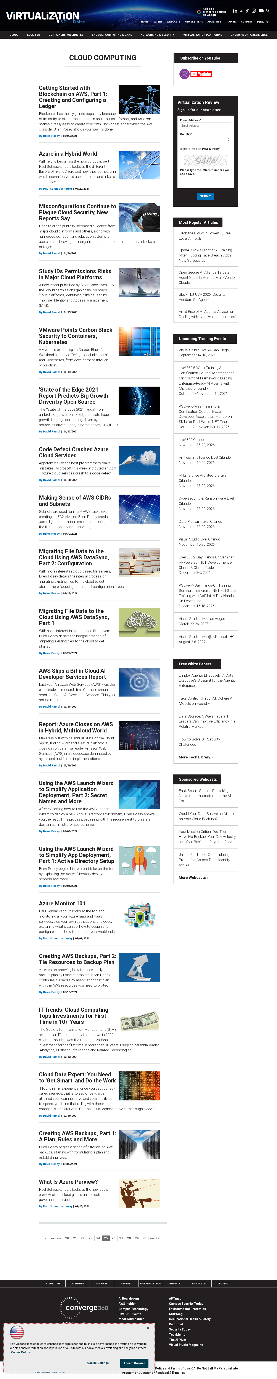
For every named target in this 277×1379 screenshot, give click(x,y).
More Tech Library (194, 757)
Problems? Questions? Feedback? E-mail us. (154, 1372)
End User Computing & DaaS (112, 34)
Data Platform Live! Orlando (200, 521)
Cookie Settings (98, 1362)
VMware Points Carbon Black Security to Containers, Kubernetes (75, 336)
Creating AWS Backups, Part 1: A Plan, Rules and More (77, 1136)
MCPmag (176, 1314)
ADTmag (175, 1298)
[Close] (148, 1328)
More (260, 22)
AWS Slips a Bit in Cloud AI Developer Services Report (72, 674)
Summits (247, 21)
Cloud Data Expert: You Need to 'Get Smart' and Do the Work (77, 1077)
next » (154, 1238)
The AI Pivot (177, 1340)
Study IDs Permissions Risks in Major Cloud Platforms (75, 274)
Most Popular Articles (198, 222)
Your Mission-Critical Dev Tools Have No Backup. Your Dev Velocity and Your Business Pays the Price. (207, 836)
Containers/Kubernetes (65, 34)
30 (144, 1238)
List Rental (199, 1283)
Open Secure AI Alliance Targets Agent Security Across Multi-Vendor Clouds (207, 277)
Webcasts (173, 21)
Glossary (224, 1283)
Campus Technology (133, 1309)
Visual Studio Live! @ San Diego (204, 350)
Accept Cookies (134, 1363)
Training (231, 21)
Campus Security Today (186, 1303)
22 (83, 1238)
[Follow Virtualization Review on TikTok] (247, 11)
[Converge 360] (84, 1308)
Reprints (174, 1283)
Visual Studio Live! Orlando (199, 539)
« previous (53, 1238)
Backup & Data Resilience (249, 34)
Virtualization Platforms (202, 34)
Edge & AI (33, 34)
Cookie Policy (20, 1352)
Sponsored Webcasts (198, 779)
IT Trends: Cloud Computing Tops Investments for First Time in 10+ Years (73, 1015)
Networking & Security (158, 34)
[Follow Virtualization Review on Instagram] (254, 11)
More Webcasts (192, 877)
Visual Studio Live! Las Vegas (202, 618)
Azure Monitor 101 (62, 903)
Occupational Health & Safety (190, 1319)
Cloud (14, 34)
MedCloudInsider (131, 1319)
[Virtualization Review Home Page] (45, 18)
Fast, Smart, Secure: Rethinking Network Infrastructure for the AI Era (205, 796)
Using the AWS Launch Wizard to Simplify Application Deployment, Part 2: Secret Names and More (76, 792)
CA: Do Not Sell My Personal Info (214, 1368)
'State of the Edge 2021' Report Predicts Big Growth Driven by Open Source (73, 395)
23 (90, 1238)
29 (137, 1238)
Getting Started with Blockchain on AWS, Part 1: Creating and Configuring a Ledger (73, 97)
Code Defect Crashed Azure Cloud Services (73, 452)
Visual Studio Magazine (186, 1345)
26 (113, 1238)
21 (75, 1238)
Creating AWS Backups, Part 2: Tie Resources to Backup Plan (77, 959)
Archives (101, 1283)
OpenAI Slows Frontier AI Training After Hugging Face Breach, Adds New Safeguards (205, 255)
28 (129, 1238)
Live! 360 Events (130, 1314)
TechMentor (178, 1334)
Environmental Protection (187, 1309)
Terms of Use (180, 1368)
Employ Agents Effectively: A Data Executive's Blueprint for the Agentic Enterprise (207, 680)
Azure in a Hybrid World (68, 153)
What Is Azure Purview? (68, 1182)
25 (106, 1238)
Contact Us (53, 1283)
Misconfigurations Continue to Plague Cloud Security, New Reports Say (77, 212)
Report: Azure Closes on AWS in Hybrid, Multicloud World (76, 727)
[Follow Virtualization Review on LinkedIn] (235, 11)
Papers (158, 21)
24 (98, 1238)
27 (121, 1238)
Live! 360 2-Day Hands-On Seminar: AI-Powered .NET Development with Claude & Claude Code (208, 562)
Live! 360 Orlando (192, 439)
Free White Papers (195, 664)
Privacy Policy (210, 148)
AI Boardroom (129, 1298)
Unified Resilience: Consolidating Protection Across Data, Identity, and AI (204, 859)
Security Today (180, 1329)
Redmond (176, 1324)
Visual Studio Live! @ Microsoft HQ (207, 636)
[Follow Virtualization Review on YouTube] (261, 11)
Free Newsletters (151, 1283)
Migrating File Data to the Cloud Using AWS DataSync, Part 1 (74, 617)
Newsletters (194, 21)
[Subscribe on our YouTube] (193, 78)
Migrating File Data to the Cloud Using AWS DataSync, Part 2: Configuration (74, 557)
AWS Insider (127, 1303)
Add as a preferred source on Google (215, 12)
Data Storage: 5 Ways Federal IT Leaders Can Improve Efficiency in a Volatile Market (207, 721)
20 (67, 1238)
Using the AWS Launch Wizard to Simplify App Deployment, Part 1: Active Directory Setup (76, 855)
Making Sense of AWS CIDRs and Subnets (75, 500)
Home (144, 21)
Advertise (214, 21)
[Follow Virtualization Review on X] (241, 11)
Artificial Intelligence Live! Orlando (205, 457)
